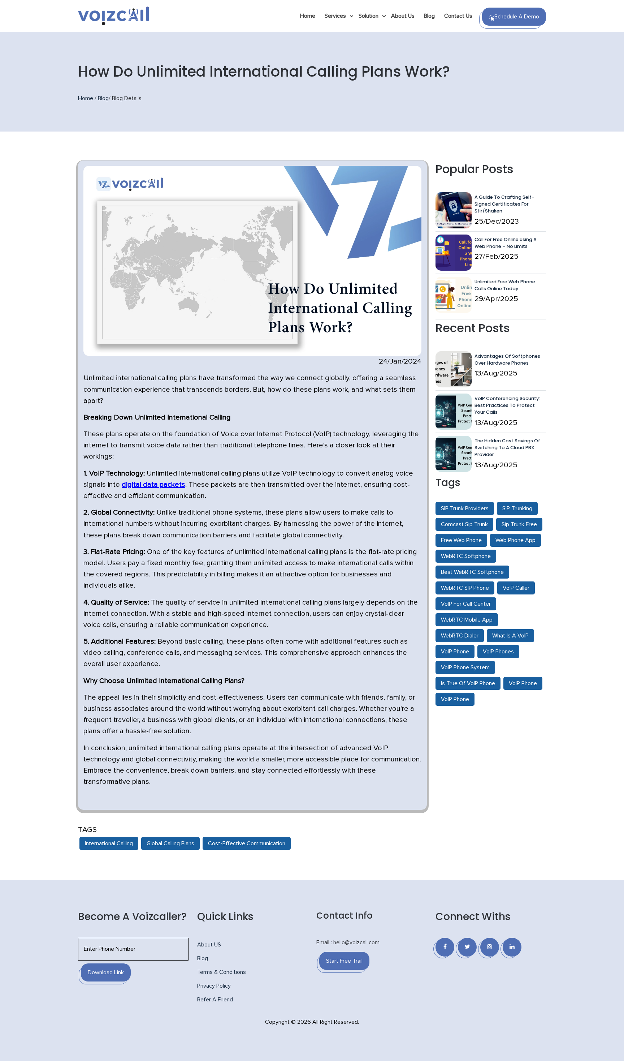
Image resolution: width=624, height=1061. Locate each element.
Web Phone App (515, 540)
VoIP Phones (498, 651)
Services (335, 16)
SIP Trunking (517, 508)
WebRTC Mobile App (467, 620)
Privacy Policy (214, 986)
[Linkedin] (512, 947)
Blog (429, 16)
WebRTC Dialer (459, 636)
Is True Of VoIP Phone (468, 683)
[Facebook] (445, 947)
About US (209, 945)
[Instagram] (489, 947)
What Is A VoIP (510, 636)
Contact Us (458, 16)
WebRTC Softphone (466, 556)
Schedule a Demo (516, 17)
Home (307, 16)
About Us (403, 16)
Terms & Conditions (221, 972)
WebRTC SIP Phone (465, 588)
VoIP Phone (455, 651)
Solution (368, 16)
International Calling (109, 843)
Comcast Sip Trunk (464, 524)
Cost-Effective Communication (246, 843)
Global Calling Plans (170, 843)
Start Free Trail (344, 961)
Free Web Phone (461, 540)
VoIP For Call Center (466, 604)
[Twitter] (467, 947)
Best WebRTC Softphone (472, 572)
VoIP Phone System (465, 667)
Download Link (106, 972)
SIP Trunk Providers (465, 508)
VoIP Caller (516, 588)
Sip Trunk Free (519, 524)
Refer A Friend (215, 999)
